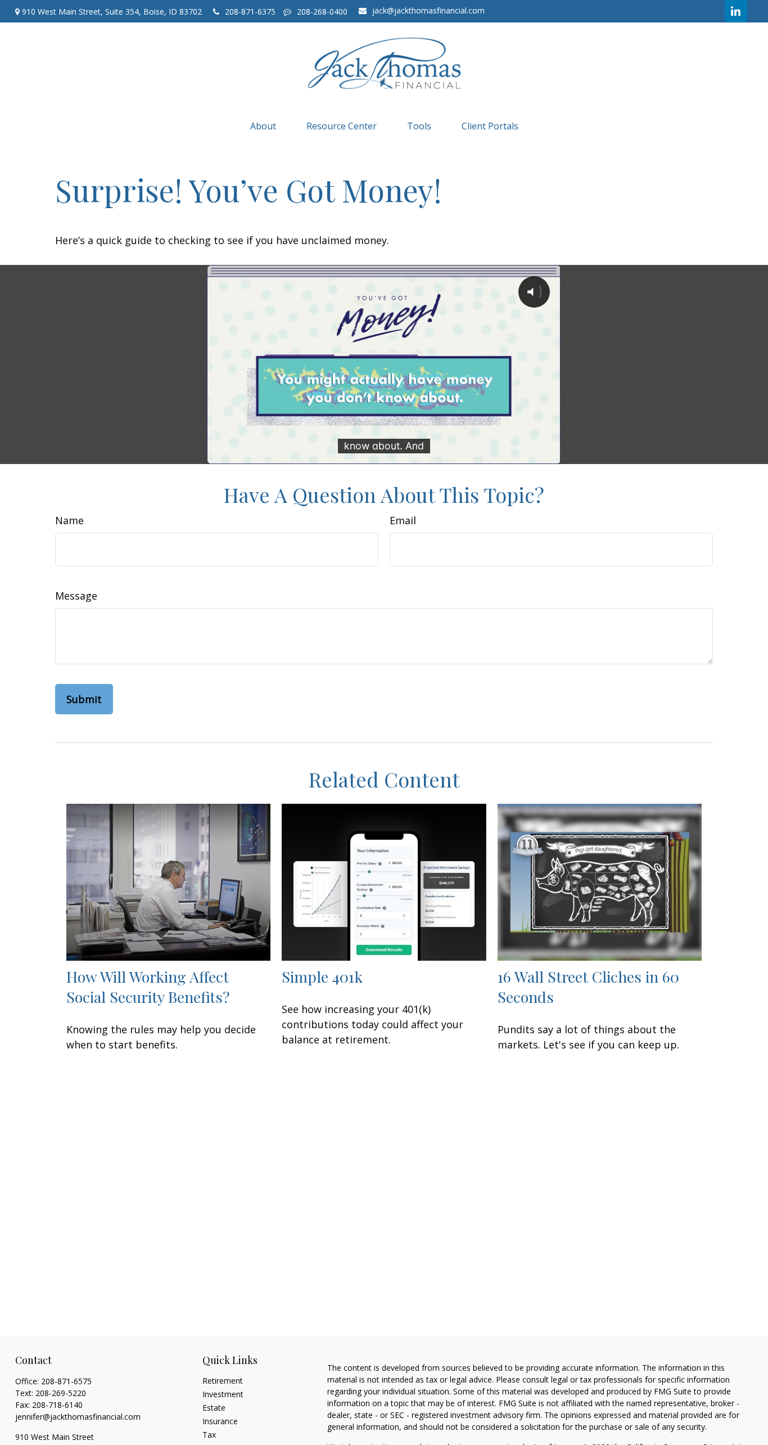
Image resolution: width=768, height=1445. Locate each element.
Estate (213, 1407)
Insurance (220, 1421)
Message (76, 595)
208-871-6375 (251, 11)
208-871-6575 (66, 1381)
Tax (209, 1434)
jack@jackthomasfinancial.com (428, 10)
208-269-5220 (60, 1393)
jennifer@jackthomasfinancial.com (78, 1416)
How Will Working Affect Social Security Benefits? (148, 986)
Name (69, 520)
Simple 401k (322, 976)
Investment (222, 1394)
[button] (263, 126)
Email (403, 520)
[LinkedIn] (736, 11)
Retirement (222, 1380)
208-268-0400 (322, 11)
